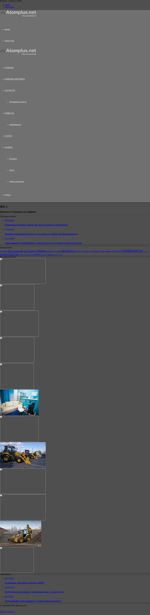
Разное (8, 147)
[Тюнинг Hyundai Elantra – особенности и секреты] (17, 572)
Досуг (11, 170)
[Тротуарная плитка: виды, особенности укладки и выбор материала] (17, 310)
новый (91, 251)
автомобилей (15, 251)
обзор (97, 251)
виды (42, 251)
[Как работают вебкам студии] (19, 415)
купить (78, 251)
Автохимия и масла (17, 102)
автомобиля (31, 251)
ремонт (37, 254)
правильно (146, 251)
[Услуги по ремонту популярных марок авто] (19, 441)
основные (117, 251)
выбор (58, 251)
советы (50, 254)
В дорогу (13, 159)
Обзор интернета (16, 182)
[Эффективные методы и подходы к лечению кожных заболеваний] (23, 283)
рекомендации (29, 254)
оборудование (106, 251)
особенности (132, 251)
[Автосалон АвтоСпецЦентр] (19, 336)
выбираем (50, 251)
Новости (9, 113)
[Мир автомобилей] (18, 16)
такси (55, 255)
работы (21, 255)
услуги (60, 255)
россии (44, 255)
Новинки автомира (15, 79)
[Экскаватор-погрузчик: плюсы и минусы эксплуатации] (20, 546)
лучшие (85, 251)
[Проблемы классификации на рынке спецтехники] (23, 467)
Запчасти (10, 90)
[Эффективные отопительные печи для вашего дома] (17, 362)
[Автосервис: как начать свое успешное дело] (17, 388)
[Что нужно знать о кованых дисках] (23, 493)
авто (5, 251)
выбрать (68, 251)
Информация (15, 125)
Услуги (8, 136)
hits (1, 251)
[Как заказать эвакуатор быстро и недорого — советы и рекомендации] (23, 520)
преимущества (9, 254)
